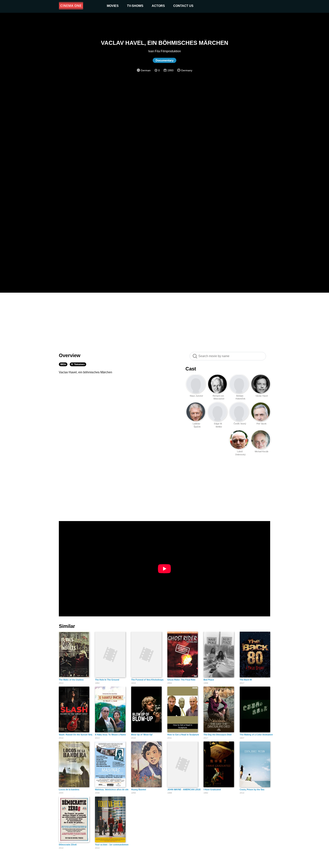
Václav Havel (262, 396)
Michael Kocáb (261, 451)
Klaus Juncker (196, 396)
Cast (190, 369)
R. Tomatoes (78, 364)
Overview (69, 355)
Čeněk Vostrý (240, 423)
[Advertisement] (164, 320)
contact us (183, 5)
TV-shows (135, 5)
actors (158, 5)
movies (113, 5)
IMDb (63, 364)
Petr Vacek (261, 423)
